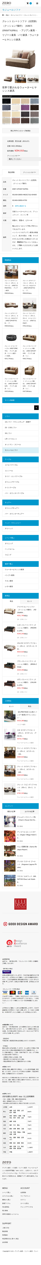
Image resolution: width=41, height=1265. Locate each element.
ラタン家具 (9, 581)
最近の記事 (11, 811)
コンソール (9, 471)
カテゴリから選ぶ (7, 1196)
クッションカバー (29, 172)
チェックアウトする (26, 1207)
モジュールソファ (11, 450)
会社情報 (5, 1242)
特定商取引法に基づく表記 (10, 1239)
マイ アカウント (25, 1196)
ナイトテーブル (10, 487)
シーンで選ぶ (6, 1192)
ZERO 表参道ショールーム (10, 1214)
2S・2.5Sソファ (11, 427)
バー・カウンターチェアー (14, 514)
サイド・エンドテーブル (13, 476)
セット (29, 601)
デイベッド (9, 528)
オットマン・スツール (13, 444)
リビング (8, 555)
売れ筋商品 (5, 1207)
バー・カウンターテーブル (14, 493)
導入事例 (5, 1210)
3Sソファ (8, 433)
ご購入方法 (5, 1228)
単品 (11, 601)
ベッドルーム (9, 549)
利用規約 (5, 1235)
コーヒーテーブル (11, 465)
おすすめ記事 (29, 811)
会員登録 (23, 1192)
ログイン (23, 1199)
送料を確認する (20, 206)
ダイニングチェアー (12, 508)
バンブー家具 (9, 575)
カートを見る (24, 1203)
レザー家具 (9, 586)
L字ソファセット (11, 439)
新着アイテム (6, 1203)
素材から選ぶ (6, 1199)
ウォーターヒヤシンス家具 (14, 569)
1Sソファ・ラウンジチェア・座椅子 (18, 422)
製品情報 (11, 172)
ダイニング (9, 543)
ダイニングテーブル (12, 482)
